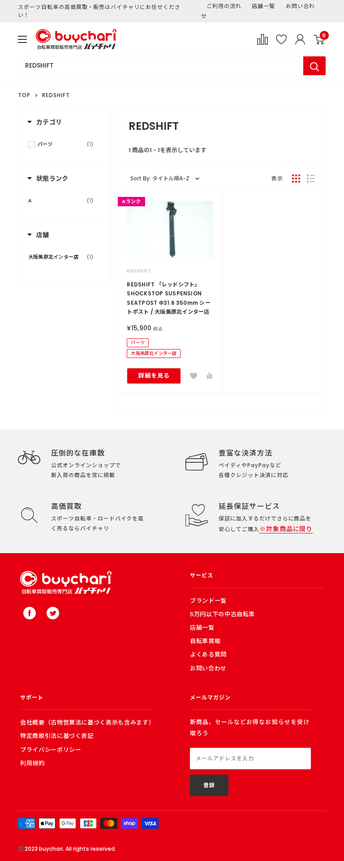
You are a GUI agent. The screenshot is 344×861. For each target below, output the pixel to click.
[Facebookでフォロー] (29, 613)
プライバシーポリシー (51, 750)
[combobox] (160, 65)
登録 (209, 785)
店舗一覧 (263, 6)
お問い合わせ (208, 668)
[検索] (314, 65)
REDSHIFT (139, 270)
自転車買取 (205, 641)
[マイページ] (300, 39)
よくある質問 (208, 654)
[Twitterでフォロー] (53, 613)
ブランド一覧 (208, 601)
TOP (24, 95)
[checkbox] (65, 144)
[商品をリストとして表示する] (311, 179)
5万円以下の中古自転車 (222, 614)
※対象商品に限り (286, 528)
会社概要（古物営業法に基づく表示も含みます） (87, 722)
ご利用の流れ (223, 6)
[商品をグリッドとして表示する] (296, 179)
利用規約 (32, 763)
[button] (193, 375)
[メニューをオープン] (22, 39)
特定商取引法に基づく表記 (57, 736)
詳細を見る (154, 375)
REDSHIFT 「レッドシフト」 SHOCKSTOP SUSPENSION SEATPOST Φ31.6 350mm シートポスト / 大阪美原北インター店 (169, 298)
